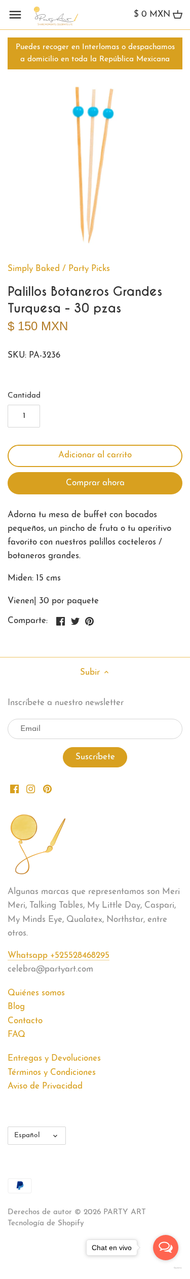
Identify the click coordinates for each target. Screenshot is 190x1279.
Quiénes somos (36, 993)
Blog (16, 1006)
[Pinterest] (47, 789)
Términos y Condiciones (52, 1072)
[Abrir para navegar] (15, 14)
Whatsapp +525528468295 (58, 955)
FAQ (16, 1034)
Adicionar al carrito (95, 455)
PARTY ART (124, 1212)
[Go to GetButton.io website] (165, 1268)
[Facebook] (14, 789)
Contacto (25, 1021)
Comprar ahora (95, 483)
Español (27, 1135)
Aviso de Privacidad (45, 1086)
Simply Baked (34, 268)
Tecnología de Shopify (46, 1223)
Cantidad (24, 396)
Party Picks (89, 268)
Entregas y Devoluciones (54, 1058)
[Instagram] (30, 789)
